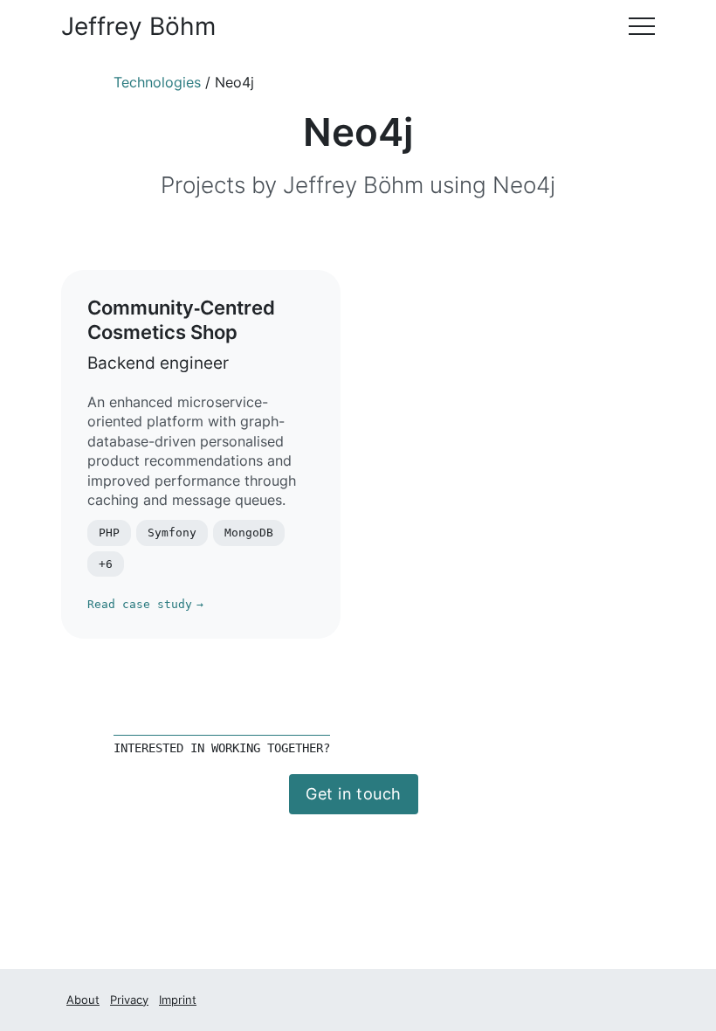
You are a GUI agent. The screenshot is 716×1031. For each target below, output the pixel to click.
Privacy (129, 1000)
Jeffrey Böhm (138, 26)
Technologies (157, 82)
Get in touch (353, 794)
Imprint (177, 1000)
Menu (642, 26)
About (83, 1000)
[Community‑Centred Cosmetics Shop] (201, 454)
